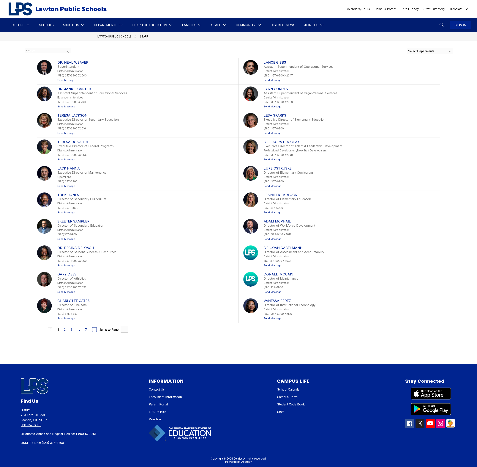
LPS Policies (157, 412)
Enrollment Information (165, 397)
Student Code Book (291, 404)
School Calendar (289, 389)
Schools (46, 25)
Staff (144, 36)
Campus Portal (287, 397)
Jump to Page (109, 329)
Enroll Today (410, 9)
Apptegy (246, 461)
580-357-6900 (31, 425)
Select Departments (421, 51)
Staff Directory (434, 9)
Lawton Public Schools (114, 36)
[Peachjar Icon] (450, 426)
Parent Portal (158, 404)
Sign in (460, 25)
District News (283, 25)
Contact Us (157, 389)
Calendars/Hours (358, 9)
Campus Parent (386, 9)
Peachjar (155, 419)
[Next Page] (94, 329)
